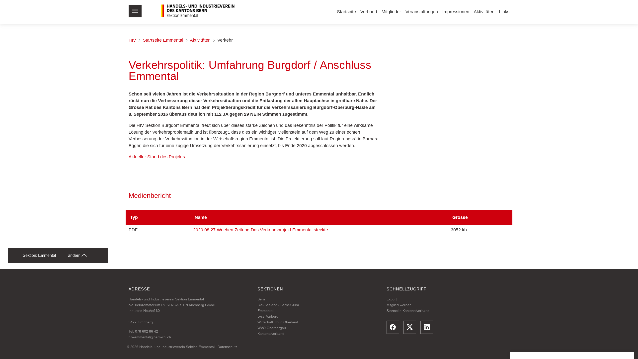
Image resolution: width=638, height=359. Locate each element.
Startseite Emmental (163, 40)
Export (392, 299)
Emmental (265, 311)
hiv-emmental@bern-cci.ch (150, 337)
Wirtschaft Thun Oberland (277, 322)
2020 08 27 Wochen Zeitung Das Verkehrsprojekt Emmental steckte (260, 229)
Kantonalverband (270, 334)
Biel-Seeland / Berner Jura (278, 305)
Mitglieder (391, 11)
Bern (261, 299)
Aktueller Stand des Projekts (157, 156)
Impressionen (455, 11)
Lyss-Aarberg (267, 316)
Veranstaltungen (421, 11)
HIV (132, 40)
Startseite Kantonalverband (408, 311)
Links (504, 11)
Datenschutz (227, 347)
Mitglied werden (399, 305)
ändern (74, 255)
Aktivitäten (484, 11)
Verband (368, 11)
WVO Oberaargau (271, 328)
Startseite (346, 11)
